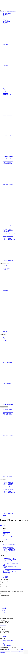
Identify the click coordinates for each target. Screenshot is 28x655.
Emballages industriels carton (9, 239)
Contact (4, 564)
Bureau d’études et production (11, 573)
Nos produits (5, 14)
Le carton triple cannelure (10, 562)
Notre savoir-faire (6, 21)
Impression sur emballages (8, 536)
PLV (4, 90)
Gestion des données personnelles (9, 566)
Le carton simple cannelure (10, 560)
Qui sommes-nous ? (7, 13)
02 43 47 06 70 (3, 625)
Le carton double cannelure (10, 559)
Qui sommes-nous (6, 572)
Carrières (6, 11)
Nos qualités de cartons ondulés (11, 563)
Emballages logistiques (7, 238)
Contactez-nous (6, 23)
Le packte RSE (6, 22)
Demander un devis (12, 11)
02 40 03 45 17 (3, 636)
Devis (4, 565)
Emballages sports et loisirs (8, 548)
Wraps (4, 89)
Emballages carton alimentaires (9, 550)
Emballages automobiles (8, 228)
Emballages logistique (7, 545)
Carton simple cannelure (8, 159)
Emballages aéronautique (8, 551)
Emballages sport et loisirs (8, 234)
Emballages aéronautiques (8, 229)
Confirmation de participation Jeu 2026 (13, 569)
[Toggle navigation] (0, 10)
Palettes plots (5, 93)
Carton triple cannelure (7, 162)
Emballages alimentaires (8, 230)
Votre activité (5, 16)
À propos (4, 612)
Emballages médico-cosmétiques (9, 233)
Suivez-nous (2, 608)
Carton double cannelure (8, 161)
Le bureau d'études (6, 20)
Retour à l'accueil (3, 525)
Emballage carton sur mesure (8, 537)
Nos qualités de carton (7, 158)
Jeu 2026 (4, 567)
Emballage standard (7, 539)
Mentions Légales (11, 649)
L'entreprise (5, 19)
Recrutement (5, 577)
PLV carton (5, 530)
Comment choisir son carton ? (9, 558)
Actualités (2, 11)
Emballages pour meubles (8, 236)
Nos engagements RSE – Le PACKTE (11, 571)
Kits (3, 88)
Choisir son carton (6, 15)
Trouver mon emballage (7, 163)
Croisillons (5, 91)
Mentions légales (6, 570)
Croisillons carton (6, 532)
